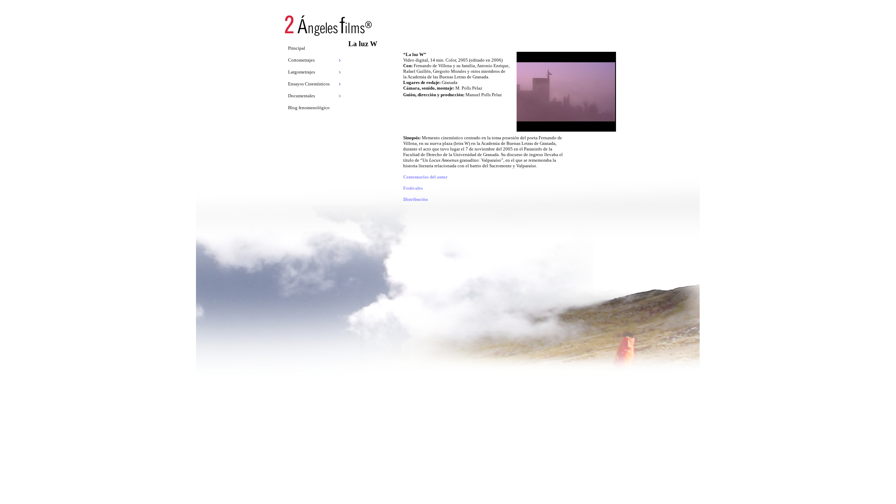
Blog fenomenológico (309, 107)
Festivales (413, 188)
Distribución (415, 199)
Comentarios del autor (425, 177)
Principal (296, 48)
